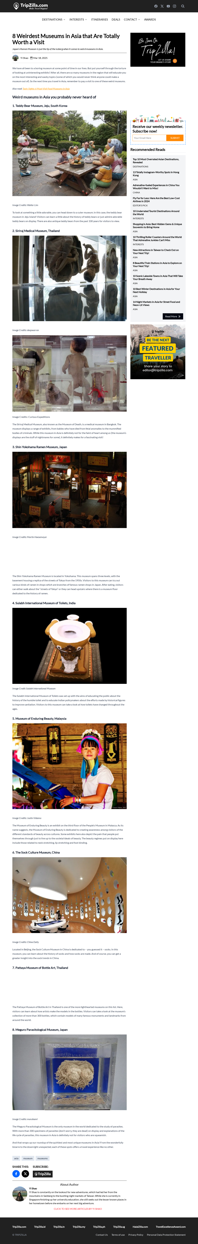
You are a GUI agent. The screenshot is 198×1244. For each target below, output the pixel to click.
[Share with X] (25, 1173)
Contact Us (102, 1234)
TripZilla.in (59, 1226)
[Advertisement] (69, 556)
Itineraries (99, 19)
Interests (76, 19)
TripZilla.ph (99, 1226)
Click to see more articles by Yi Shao (78, 1208)
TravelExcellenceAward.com (171, 1226)
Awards (150, 19)
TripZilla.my (79, 1226)
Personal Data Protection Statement (166, 1234)
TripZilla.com (19, 1226)
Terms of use (118, 1234)
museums (42, 1158)
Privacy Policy (135, 1234)
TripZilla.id (39, 1226)
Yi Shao (33, 1188)
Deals (116, 19)
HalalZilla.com (140, 1226)
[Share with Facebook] (16, 1173)
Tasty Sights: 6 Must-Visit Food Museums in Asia (46, 88)
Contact (130, 19)
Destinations (52, 19)
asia (16, 1158)
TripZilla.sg (119, 1226)
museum (27, 1158)
